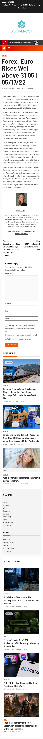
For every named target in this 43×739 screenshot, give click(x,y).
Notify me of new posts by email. (19, 339)
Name (8, 304)
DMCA (25, 5)
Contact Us (22, 8)
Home (5, 502)
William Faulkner (19, 401)
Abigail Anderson (8, 88)
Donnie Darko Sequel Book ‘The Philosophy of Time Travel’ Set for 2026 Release (21, 600)
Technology (7, 517)
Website (8, 319)
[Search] (39, 48)
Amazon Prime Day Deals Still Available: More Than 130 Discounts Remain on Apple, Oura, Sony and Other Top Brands (21, 437)
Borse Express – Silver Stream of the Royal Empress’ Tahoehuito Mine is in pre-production (11, 248)
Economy (4, 55)
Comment (9, 273)
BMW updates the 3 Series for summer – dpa (32, 245)
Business (6, 679)
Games (5, 719)
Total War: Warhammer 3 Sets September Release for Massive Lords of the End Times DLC (20, 725)
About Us (7, 5)
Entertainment (8, 523)
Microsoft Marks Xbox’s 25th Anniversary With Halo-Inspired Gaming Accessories (21, 643)
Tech (5, 636)
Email (7, 311)
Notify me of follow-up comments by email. (21, 335)
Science (6, 514)
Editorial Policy (34, 5)
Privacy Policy (17, 5)
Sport (5, 520)
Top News (7, 505)
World (5, 508)
